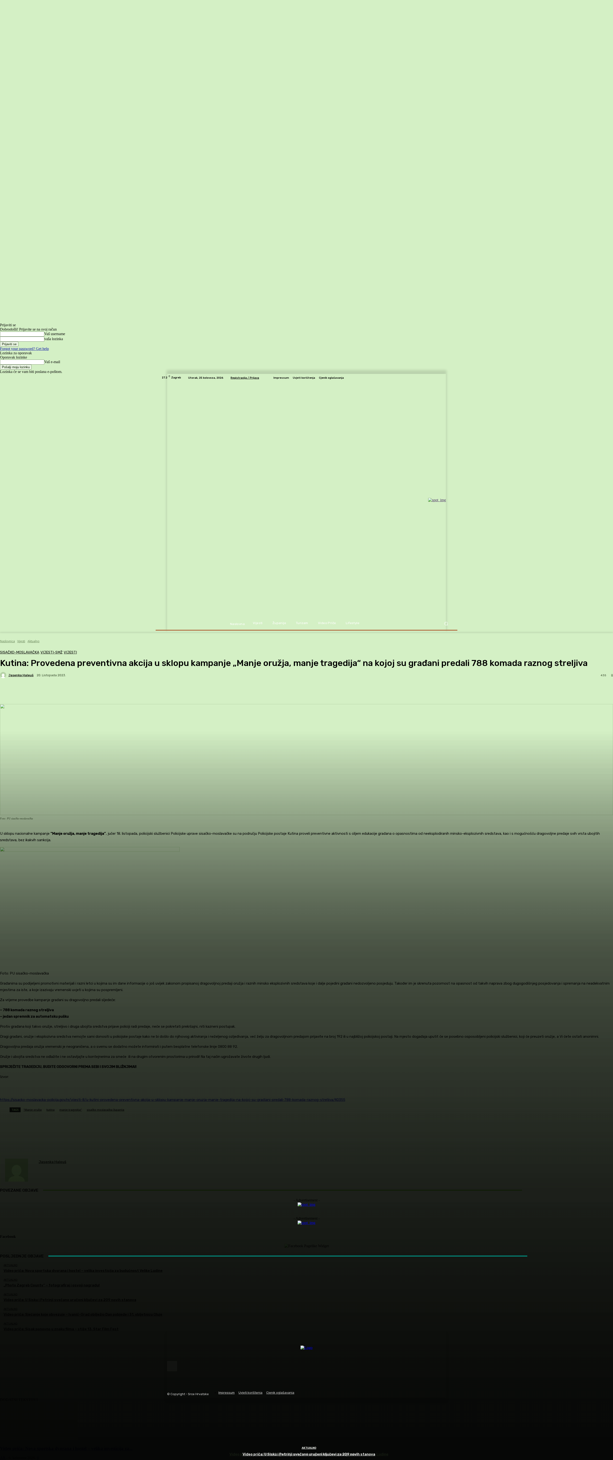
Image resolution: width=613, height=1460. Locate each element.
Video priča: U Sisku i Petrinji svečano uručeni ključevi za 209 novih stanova (309, 1454)
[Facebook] (172, 1366)
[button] (446, 623)
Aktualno (309, 1447)
